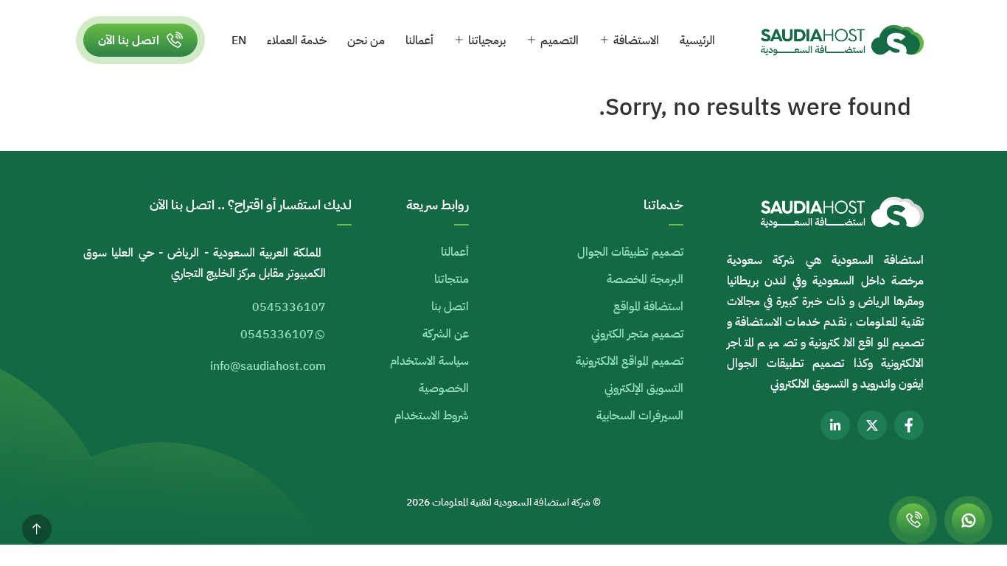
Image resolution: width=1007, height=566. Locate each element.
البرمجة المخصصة (645, 279)
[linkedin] (835, 425)
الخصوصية (444, 388)
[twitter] (872, 425)
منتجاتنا (451, 279)
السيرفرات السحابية (639, 415)
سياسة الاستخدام (429, 361)
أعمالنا (419, 40)
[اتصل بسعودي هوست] (913, 520)
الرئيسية (697, 40)
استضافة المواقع (648, 306)
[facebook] (909, 425)
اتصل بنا (450, 306)
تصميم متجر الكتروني (637, 334)
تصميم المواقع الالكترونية (629, 361)
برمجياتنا (487, 40)
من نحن (366, 40)
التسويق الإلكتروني (643, 388)
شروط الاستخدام (431, 415)
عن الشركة (445, 334)
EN (238, 40)
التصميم (559, 40)
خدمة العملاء (297, 40)
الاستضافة (636, 40)
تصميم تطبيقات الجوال (630, 252)
